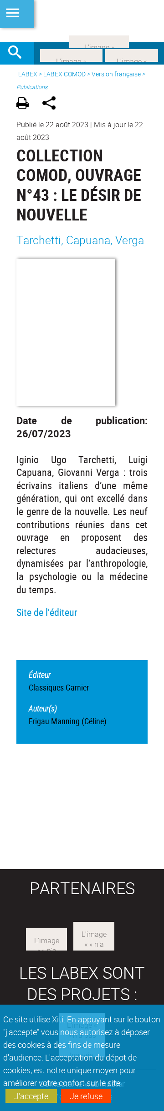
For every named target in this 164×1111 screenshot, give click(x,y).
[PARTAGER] (52, 104)
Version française (116, 74)
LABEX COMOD (64, 74)
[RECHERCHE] (18, 53)
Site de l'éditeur (46, 612)
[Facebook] (71, 54)
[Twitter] (131, 54)
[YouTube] (99, 40)
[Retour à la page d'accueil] (82, 21)
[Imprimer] (25, 104)
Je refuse (86, 1096)
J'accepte (31, 1096)
